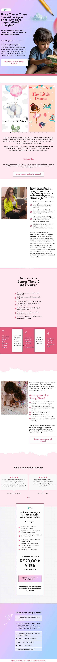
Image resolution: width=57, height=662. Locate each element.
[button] (4, 108)
